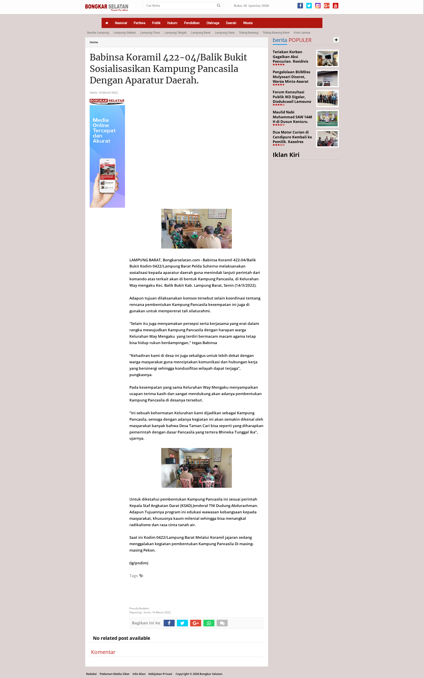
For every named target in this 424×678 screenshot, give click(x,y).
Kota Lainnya (302, 32)
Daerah (231, 23)
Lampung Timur (150, 32)
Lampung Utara (225, 32)
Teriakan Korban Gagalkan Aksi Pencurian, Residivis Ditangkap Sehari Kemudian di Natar (290, 61)
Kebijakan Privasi (160, 674)
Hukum (172, 23)
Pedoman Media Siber (115, 674)
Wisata (248, 23)
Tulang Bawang (248, 32)
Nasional (121, 23)
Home (94, 42)
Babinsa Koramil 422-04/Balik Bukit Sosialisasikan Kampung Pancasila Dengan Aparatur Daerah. (168, 69)
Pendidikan (192, 23)
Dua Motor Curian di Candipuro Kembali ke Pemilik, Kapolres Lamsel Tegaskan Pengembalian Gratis (292, 142)
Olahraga (212, 23)
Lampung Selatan (125, 32)
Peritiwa (139, 23)
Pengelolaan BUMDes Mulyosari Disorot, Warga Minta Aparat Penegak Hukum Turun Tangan (293, 81)
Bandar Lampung (98, 32)
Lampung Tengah (176, 32)
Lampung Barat (200, 32)
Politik (156, 23)
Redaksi (91, 674)
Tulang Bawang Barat (276, 32)
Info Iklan (139, 674)
